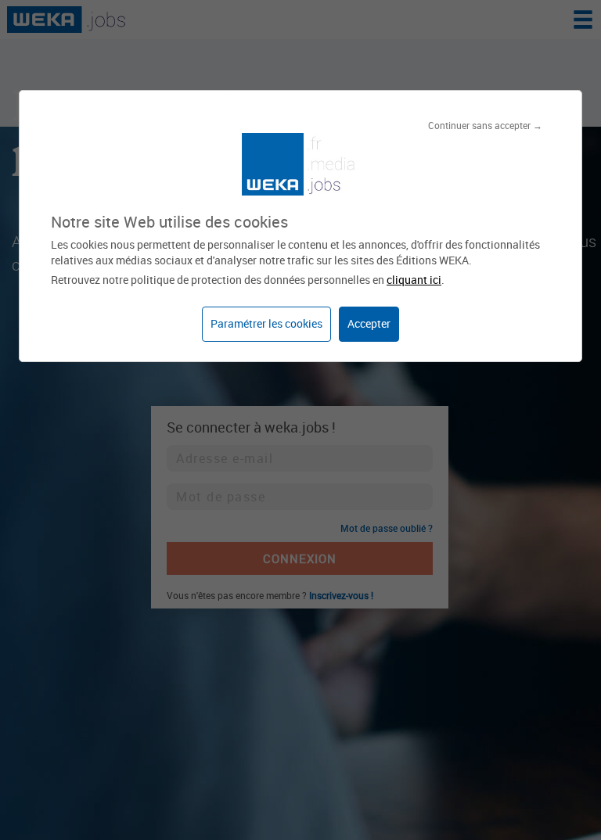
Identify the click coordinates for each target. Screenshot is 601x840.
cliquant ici (414, 279)
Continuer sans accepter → (485, 125)
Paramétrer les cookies (266, 323)
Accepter (368, 323)
